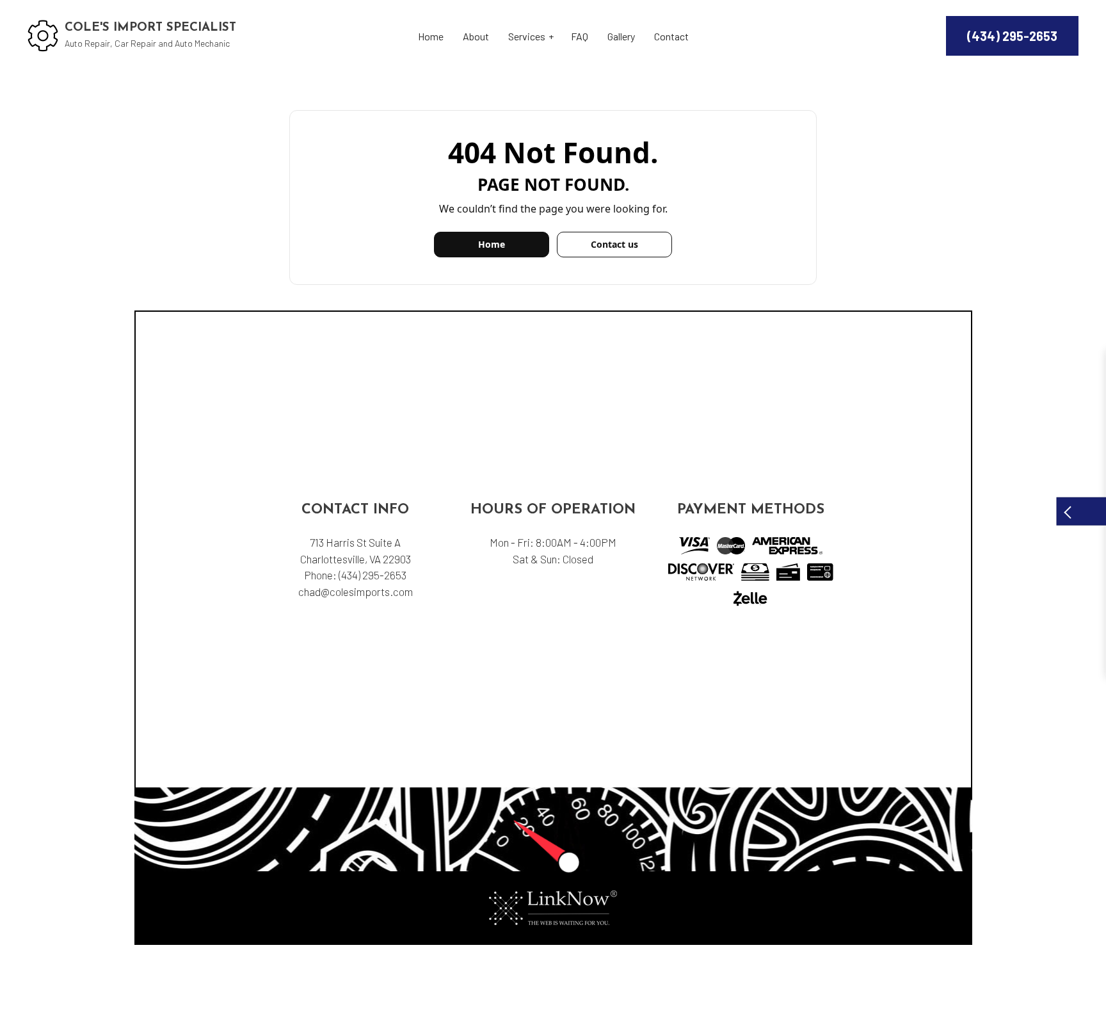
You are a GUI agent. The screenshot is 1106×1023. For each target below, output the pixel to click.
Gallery (621, 36)
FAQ (579, 36)
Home (431, 36)
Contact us (614, 244)
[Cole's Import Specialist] (43, 34)
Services (526, 36)
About (476, 36)
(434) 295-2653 (1012, 36)
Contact (671, 36)
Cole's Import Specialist (150, 28)
